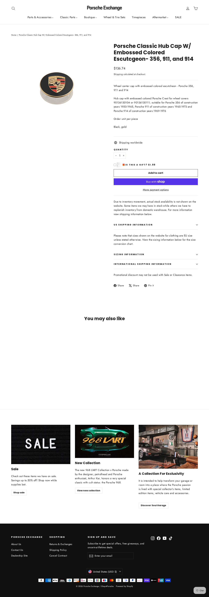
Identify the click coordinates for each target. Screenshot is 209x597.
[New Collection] (104, 441)
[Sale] (40, 444)
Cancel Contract (58, 555)
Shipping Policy (58, 550)
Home (14, 34)
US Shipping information (133, 224)
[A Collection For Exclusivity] (168, 447)
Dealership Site (19, 555)
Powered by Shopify (124, 586)
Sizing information (129, 254)
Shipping (118, 74)
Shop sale (19, 492)
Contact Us (17, 550)
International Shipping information (142, 264)
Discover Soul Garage (153, 505)
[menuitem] (40, 17)
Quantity (121, 150)
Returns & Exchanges (60, 544)
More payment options (156, 190)
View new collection (88, 490)
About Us (16, 544)
